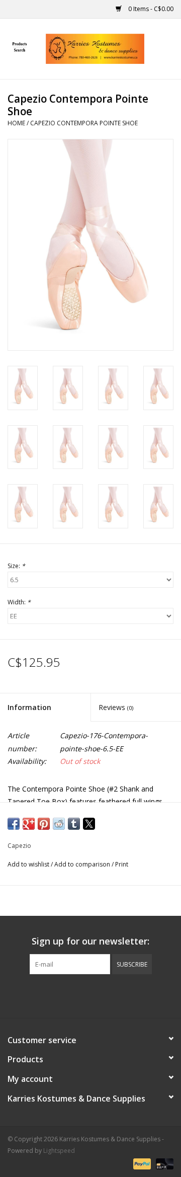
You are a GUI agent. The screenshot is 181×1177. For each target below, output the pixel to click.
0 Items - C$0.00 (150, 9)
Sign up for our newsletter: (90, 941)
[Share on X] (89, 824)
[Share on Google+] (29, 824)
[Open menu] (19, 47)
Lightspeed (59, 1150)
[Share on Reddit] (59, 824)
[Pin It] (44, 824)
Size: (16, 566)
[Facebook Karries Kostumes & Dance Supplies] (54, 995)
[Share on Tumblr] (74, 824)
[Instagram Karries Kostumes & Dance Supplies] (127, 995)
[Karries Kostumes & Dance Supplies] (110, 48)
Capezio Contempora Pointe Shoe (84, 123)
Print (121, 864)
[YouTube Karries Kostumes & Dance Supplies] (109, 995)
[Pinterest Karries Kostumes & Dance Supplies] (90, 995)
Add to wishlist (29, 864)
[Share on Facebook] (14, 824)
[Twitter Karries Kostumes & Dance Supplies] (72, 995)
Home (16, 123)
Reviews (116, 707)
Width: (19, 602)
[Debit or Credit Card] (162, 1163)
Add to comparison (83, 864)
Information (29, 707)
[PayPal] (141, 1163)
